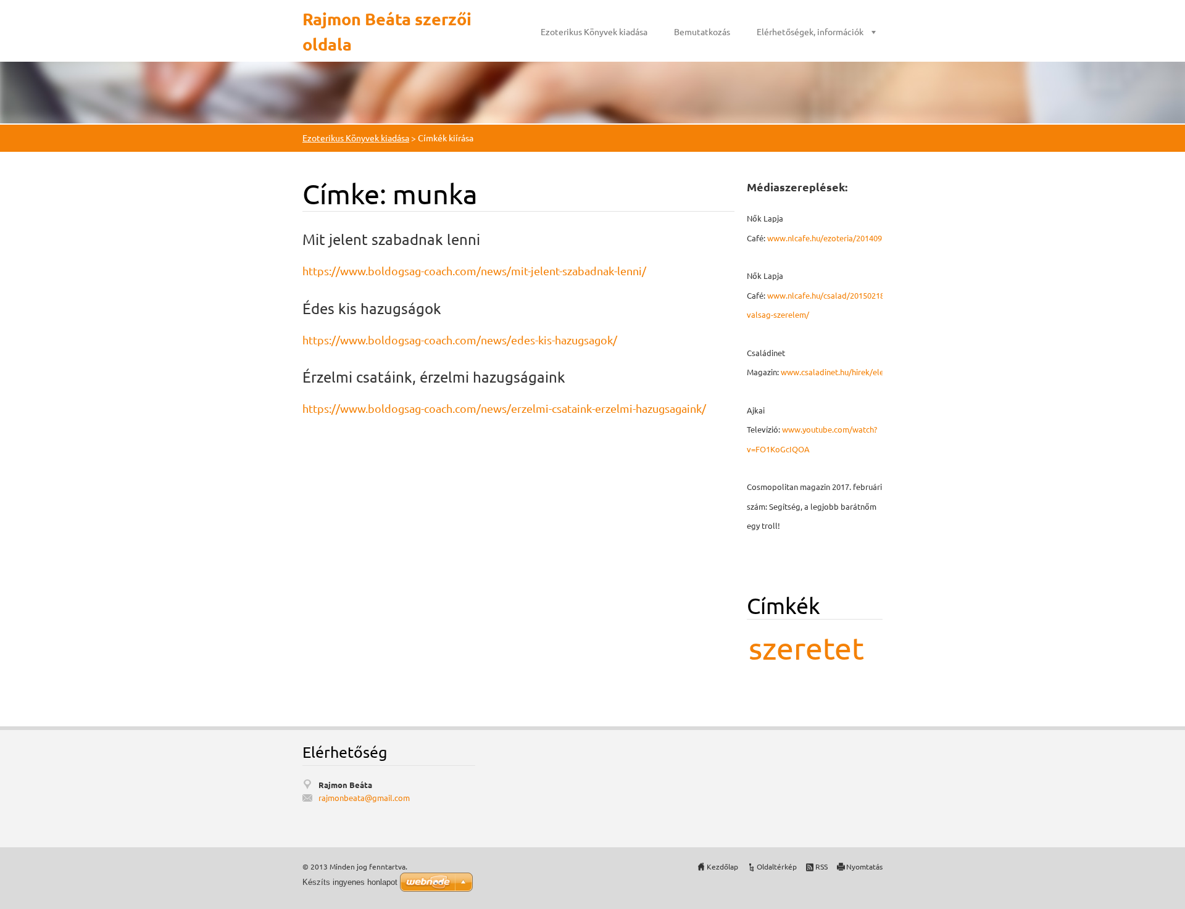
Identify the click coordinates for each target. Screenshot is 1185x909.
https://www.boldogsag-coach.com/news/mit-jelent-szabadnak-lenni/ (474, 270)
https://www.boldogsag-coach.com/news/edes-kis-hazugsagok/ (459, 339)
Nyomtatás (864, 866)
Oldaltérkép (777, 866)
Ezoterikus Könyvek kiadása (594, 31)
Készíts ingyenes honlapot (349, 882)
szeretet (806, 647)
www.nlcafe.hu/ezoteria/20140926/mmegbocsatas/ (859, 238)
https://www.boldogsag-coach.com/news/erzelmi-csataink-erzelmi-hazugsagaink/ (504, 408)
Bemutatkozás (702, 31)
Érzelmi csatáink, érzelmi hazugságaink (433, 377)
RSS (821, 866)
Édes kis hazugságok (371, 308)
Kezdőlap (722, 866)
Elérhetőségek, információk (810, 31)
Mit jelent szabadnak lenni (391, 239)
